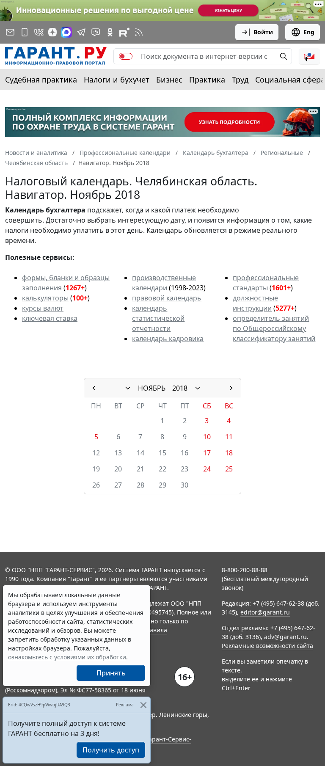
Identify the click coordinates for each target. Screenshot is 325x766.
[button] (309, 56)
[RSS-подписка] (139, 32)
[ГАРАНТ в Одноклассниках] (110, 32)
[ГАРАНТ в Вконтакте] (39, 32)
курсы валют (42, 308)
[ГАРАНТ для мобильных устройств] (24, 32)
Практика (207, 79)
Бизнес (169, 79)
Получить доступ (111, 750)
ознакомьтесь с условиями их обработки (67, 657)
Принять (111, 673)
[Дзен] (52, 32)
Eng (308, 32)
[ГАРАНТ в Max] (66, 32)
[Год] (197, 388)
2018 (179, 388)
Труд (240, 79)
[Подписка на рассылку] (10, 32)
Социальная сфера (290, 79)
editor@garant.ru (265, 612)
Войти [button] (263, 32)
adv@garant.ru (285, 637)
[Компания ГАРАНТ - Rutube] (124, 32)
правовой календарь (166, 298)
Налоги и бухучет (116, 79)
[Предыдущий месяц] (94, 388)
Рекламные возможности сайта (267, 646)
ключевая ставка (49, 318)
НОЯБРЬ (151, 388)
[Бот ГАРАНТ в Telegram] (96, 32)
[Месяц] (127, 388)
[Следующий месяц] (231, 388)
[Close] (143, 704)
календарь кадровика (168, 338)
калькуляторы (45, 298)
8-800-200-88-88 (244, 570)
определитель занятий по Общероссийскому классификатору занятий (274, 328)
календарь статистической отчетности (158, 318)
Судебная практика (41, 79)
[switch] (125, 56)
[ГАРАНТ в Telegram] (81, 32)
